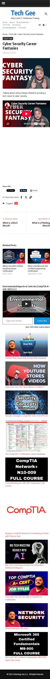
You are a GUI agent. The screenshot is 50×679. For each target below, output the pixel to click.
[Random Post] (40, 25)
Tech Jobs (22, 27)
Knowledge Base (9, 27)
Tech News (16, 25)
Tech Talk (6, 25)
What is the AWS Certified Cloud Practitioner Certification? (13, 268)
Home (5, 22)
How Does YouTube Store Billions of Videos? (24, 387)
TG (16, 203)
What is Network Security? (16, 628)
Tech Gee (23, 12)
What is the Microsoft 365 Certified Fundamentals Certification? (38, 268)
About (11, 22)
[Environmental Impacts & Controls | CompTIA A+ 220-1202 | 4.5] (26, 304)
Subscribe (42, 320)
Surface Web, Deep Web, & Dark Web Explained (25, 358)
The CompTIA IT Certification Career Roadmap (25, 454)
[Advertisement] (25, 156)
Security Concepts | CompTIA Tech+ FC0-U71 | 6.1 (26, 416)
